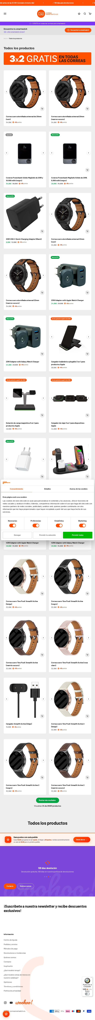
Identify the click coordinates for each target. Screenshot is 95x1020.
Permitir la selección (47, 535)
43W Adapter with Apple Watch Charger (22, 543)
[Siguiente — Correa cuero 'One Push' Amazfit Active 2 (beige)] (88, 699)
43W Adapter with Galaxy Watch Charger (67, 543)
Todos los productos (15, 38)
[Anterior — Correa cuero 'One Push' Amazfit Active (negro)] (52, 576)
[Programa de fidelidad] (6, 1014)
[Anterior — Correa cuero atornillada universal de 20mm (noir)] (6, 91)
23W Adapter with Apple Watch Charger (67, 300)
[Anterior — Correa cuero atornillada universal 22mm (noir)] (52, 214)
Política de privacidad (12, 991)
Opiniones (8, 982)
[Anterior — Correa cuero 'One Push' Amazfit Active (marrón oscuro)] (6, 638)
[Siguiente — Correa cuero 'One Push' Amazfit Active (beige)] (43, 576)
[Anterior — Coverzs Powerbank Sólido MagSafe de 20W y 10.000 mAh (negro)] (6, 153)
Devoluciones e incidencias (15, 953)
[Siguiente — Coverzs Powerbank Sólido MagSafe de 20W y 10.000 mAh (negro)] (43, 153)
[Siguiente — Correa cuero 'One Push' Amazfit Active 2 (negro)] (43, 760)
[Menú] (91, 978)
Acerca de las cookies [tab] (78, 489)
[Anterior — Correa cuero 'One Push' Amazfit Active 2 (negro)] (6, 760)
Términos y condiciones (13, 986)
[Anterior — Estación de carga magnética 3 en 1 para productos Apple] (6, 398)
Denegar (17, 535)
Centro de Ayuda (10, 940)
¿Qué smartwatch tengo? (16, 32)
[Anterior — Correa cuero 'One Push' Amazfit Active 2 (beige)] (52, 699)
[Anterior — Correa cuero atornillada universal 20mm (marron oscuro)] (52, 91)
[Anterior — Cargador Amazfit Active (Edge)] (6, 699)
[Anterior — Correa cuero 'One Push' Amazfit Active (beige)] (6, 576)
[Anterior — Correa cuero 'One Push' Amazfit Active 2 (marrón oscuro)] (52, 760)
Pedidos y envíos (10, 944)
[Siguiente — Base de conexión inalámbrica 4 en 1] (88, 459)
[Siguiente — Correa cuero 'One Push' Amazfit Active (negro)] (88, 576)
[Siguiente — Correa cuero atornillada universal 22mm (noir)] (88, 214)
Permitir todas (77, 535)
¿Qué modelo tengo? (12, 970)
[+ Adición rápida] (42, 109)
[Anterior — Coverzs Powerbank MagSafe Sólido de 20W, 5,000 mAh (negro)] (52, 153)
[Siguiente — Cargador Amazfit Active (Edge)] (43, 699)
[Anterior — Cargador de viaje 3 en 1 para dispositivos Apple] (52, 398)
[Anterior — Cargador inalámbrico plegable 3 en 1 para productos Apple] (52, 337)
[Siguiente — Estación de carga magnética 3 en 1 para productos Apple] (43, 398)
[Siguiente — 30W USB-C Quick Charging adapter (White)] (43, 459)
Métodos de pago (11, 948)
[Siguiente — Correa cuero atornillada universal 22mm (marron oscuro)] (43, 275)
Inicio (5, 38)
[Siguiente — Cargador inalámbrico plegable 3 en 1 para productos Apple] (88, 337)
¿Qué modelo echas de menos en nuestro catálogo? (17, 976)
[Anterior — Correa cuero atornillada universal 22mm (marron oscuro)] (6, 275)
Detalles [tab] (47, 489)
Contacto (10, 886)
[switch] (36, 525)
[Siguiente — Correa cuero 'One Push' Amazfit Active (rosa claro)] (88, 638)
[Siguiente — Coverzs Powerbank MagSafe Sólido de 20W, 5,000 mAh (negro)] (88, 153)
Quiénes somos (25, 886)
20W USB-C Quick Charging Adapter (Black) (24, 239)
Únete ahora (80, 840)
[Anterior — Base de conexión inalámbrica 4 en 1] (52, 459)
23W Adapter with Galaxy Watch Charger (22, 361)
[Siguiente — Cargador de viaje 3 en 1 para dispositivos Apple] (88, 398)
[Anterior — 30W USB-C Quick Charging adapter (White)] (6, 459)
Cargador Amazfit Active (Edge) (19, 724)
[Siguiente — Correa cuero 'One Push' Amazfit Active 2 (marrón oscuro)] (88, 760)
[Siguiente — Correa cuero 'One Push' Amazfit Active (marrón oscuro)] (43, 638)
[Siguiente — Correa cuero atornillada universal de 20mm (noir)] (43, 91)
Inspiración (8, 966)
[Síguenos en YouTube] (11, 1002)
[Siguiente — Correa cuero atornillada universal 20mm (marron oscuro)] (88, 91)
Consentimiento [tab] (16, 489)
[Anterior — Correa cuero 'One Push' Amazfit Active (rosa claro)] (52, 638)
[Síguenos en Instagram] (5, 1002)
